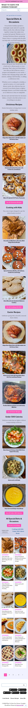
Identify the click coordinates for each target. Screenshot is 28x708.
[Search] (24, 685)
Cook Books (5, 698)
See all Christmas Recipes (14, 202)
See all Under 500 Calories (14, 513)
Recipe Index (19, 1)
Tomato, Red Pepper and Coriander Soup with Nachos (7, 638)
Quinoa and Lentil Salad (14, 480)
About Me (7, 1)
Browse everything (14, 525)
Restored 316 (20, 705)
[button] (2, 555)
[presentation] (7, 545)
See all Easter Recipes (14, 411)
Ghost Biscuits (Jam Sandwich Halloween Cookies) (7, 613)
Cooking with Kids (17, 529)
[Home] (7, 15)
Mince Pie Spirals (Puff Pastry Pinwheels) (14, 198)
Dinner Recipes (14, 698)
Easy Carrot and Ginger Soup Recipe (14, 508)
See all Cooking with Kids (14, 307)
